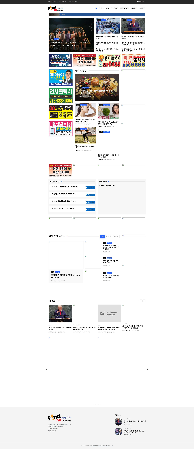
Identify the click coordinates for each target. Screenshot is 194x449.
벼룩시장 (54, 280)
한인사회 (116, 236)
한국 (101, 325)
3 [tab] (97, 404)
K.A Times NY (83, 96)
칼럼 (107, 8)
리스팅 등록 (62, 2)
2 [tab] (95, 404)
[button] (141, 301)
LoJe (111, 445)
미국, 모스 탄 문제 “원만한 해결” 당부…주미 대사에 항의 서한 (134, 431)
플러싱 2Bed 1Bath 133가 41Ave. (63, 208)
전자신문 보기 (73, 2)
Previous (47, 369)
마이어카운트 (52, 2)
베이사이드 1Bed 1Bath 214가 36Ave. (65, 187)
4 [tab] (98, 404)
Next (147, 369)
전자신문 (142, 8)
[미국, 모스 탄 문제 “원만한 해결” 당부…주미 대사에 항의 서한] (118, 431)
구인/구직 (114, 8)
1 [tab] (94, 404)
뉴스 (100, 8)
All (102, 236)
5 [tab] (100, 404)
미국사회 (108, 236)
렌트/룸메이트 (124, 8)
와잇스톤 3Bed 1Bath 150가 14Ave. (64, 201)
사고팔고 (134, 8)
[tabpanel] (72, 369)
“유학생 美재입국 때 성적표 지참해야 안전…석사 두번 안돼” (74, 14)
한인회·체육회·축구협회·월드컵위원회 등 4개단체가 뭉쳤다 (111, 247)
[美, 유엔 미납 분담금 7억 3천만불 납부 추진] (118, 422)
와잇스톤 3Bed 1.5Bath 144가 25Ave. (65, 194)
